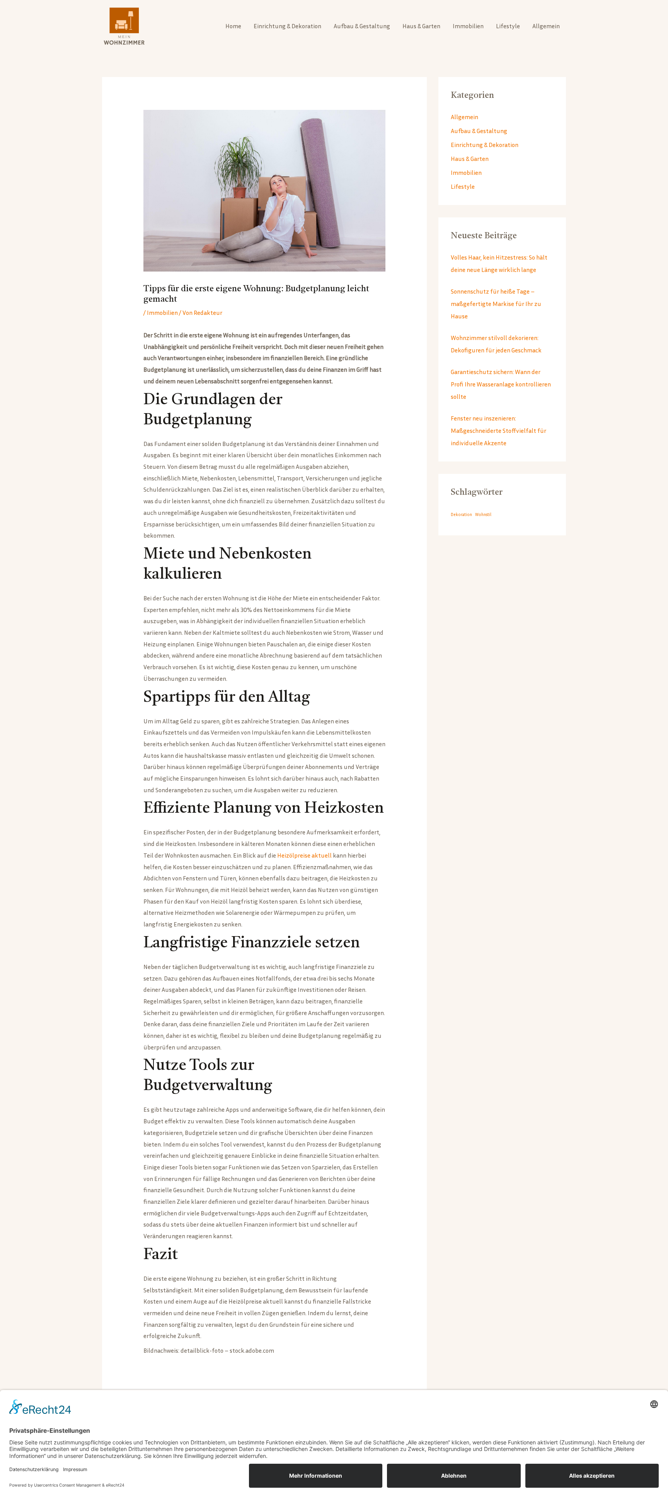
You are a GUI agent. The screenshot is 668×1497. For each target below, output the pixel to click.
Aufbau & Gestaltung (362, 26)
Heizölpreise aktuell (304, 855)
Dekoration (461, 514)
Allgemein (546, 26)
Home (233, 26)
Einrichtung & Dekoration (287, 26)
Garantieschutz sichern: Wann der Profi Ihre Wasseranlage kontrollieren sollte (501, 384)
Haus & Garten (421, 26)
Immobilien (468, 26)
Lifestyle (508, 26)
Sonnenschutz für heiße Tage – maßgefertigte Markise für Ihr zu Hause (496, 303)
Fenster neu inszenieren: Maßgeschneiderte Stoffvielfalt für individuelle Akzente (498, 430)
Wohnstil (483, 514)
